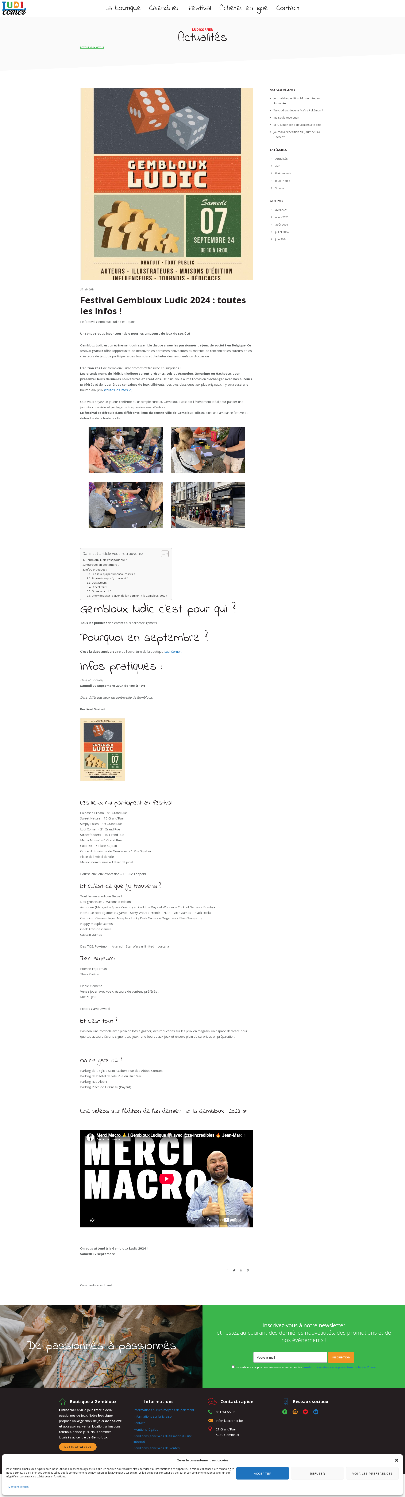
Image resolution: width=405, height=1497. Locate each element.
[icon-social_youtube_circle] (315, 1412)
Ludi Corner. (173, 651)
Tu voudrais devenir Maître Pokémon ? (298, 110)
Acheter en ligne (243, 8)
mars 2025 (281, 217)
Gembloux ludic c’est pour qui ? (106, 560)
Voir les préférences (372, 1473)
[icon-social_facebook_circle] (285, 1412)
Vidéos (279, 188)
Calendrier (164, 8)
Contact (288, 8)
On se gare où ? (101, 591)
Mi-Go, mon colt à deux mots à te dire (297, 125)
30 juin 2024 (87, 289)
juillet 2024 (282, 232)
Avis (278, 166)
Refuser (317, 1473)
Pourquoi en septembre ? (102, 565)
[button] (396, 1460)
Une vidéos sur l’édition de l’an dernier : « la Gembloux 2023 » (129, 595)
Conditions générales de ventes (157, 1448)
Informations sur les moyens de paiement (164, 1410)
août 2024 (281, 224)
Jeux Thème (282, 181)
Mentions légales (18, 1487)
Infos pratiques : (96, 569)
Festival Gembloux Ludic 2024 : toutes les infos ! (163, 305)
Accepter (262, 1473)
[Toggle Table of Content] (162, 553)
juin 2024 (280, 239)
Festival (199, 8)
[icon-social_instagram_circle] (296, 1412)
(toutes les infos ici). (118, 390)
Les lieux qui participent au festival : (113, 574)
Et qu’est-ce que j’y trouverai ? (109, 578)
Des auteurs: (99, 582)
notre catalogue (77, 1446)
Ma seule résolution (286, 117)
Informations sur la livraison (153, 1416)
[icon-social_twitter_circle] (306, 1412)
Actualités (281, 158)
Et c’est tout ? (99, 587)
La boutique (123, 8)
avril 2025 (281, 210)
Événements (283, 173)
